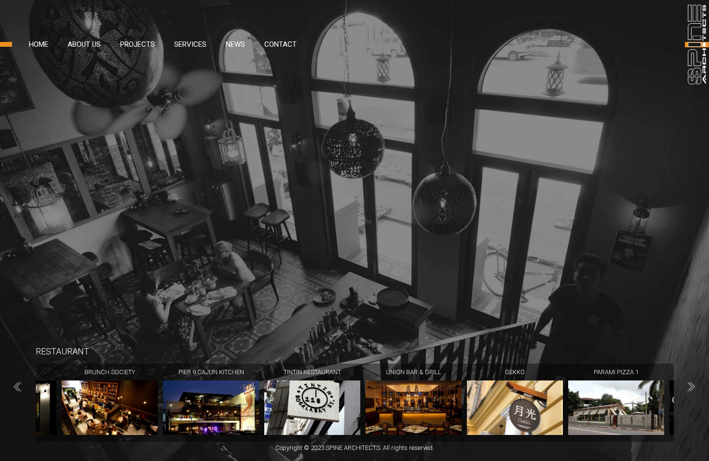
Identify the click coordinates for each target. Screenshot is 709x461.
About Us (84, 44)
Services (190, 44)
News (235, 44)
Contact (280, 44)
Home (38, 44)
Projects (137, 44)
